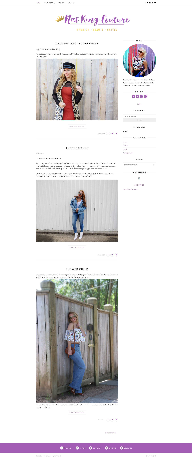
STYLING (61, 3)
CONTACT (71, 3)
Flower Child (77, 269)
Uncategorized (127, 153)
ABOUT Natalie (49, 3)
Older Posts (110, 433)
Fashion (125, 146)
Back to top (150, 456)
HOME (38, 3)
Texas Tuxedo (77, 148)
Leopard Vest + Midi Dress (77, 43)
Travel (125, 149)
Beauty (125, 142)
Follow (139, 104)
